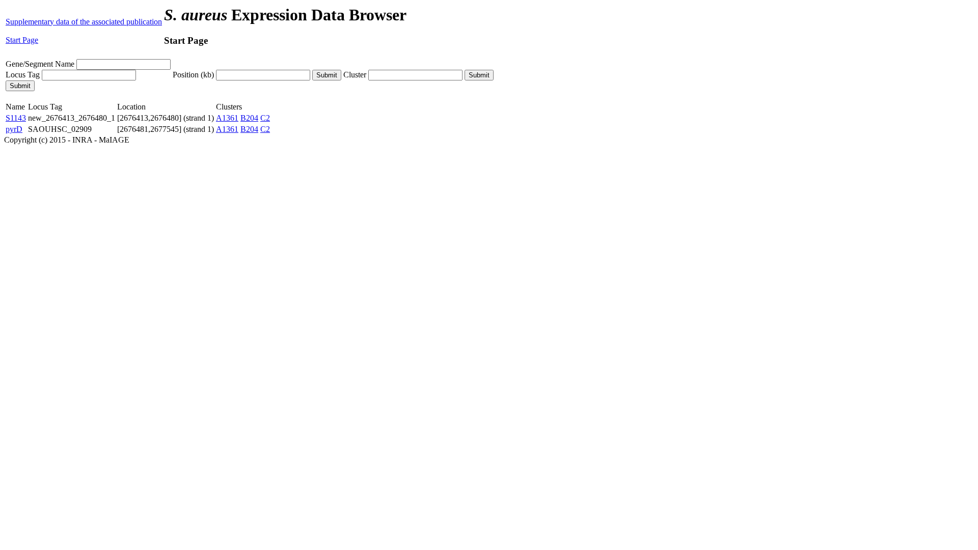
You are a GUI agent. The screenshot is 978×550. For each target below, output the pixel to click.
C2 (265, 118)
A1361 (227, 118)
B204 (249, 118)
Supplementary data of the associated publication (84, 21)
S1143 (16, 118)
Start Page (22, 40)
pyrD (14, 129)
